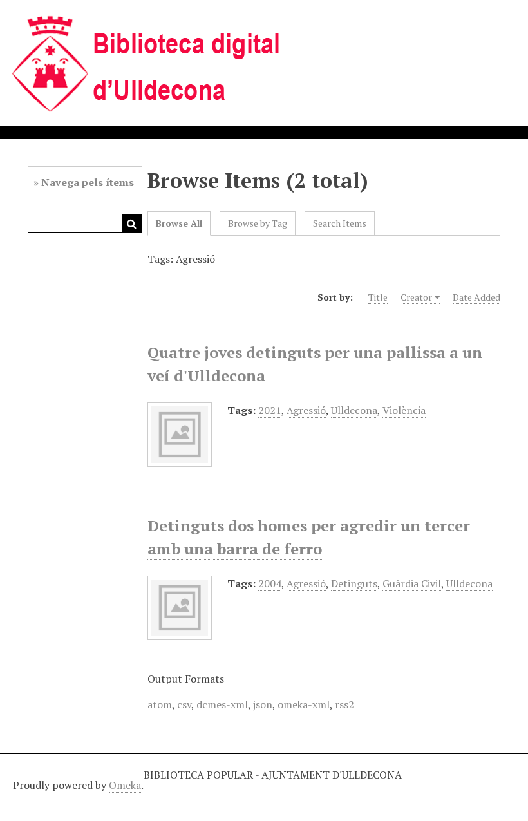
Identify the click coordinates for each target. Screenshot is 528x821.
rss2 (344, 704)
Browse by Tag (257, 223)
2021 (269, 410)
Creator (416, 297)
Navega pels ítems (87, 182)
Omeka (125, 785)
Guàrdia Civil (411, 583)
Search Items (339, 223)
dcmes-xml (222, 704)
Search (132, 223)
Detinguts (354, 583)
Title (378, 297)
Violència (404, 410)
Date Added (476, 297)
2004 (269, 583)
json (262, 704)
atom (159, 704)
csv (184, 704)
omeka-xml (304, 704)
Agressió (306, 410)
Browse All (179, 223)
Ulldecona (354, 410)
